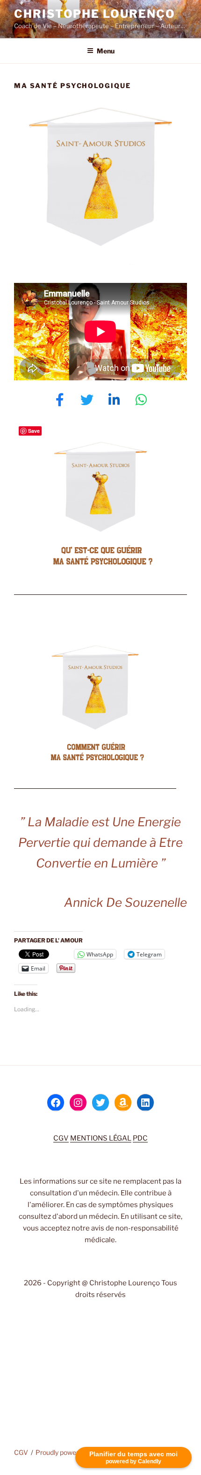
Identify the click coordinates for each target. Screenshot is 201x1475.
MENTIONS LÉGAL (100, 1138)
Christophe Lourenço (94, 14)
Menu (106, 51)
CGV (61, 1138)
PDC (140, 1138)
